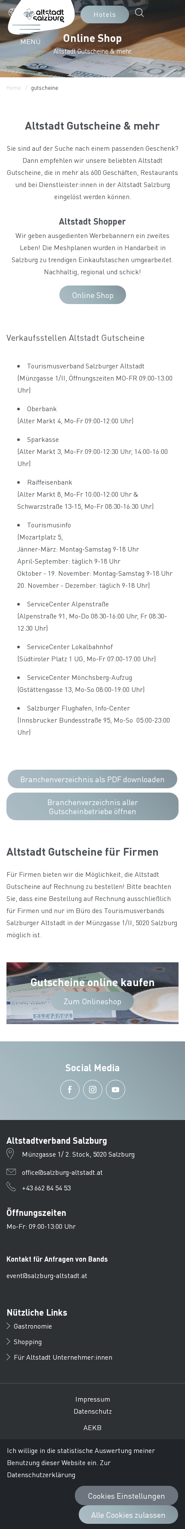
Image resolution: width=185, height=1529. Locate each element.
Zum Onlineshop (92, 1001)
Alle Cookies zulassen (128, 1514)
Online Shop (93, 295)
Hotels (104, 14)
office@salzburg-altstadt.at (62, 1172)
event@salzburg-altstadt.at (46, 1275)
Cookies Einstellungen (126, 1495)
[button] (23, 12)
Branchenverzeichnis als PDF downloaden (92, 779)
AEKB (92, 1427)
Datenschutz (93, 1410)
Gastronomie (33, 1325)
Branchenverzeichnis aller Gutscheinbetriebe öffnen (92, 806)
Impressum (92, 1398)
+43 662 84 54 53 (46, 1187)
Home (13, 87)
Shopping (28, 1341)
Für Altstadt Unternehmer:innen (63, 1356)
